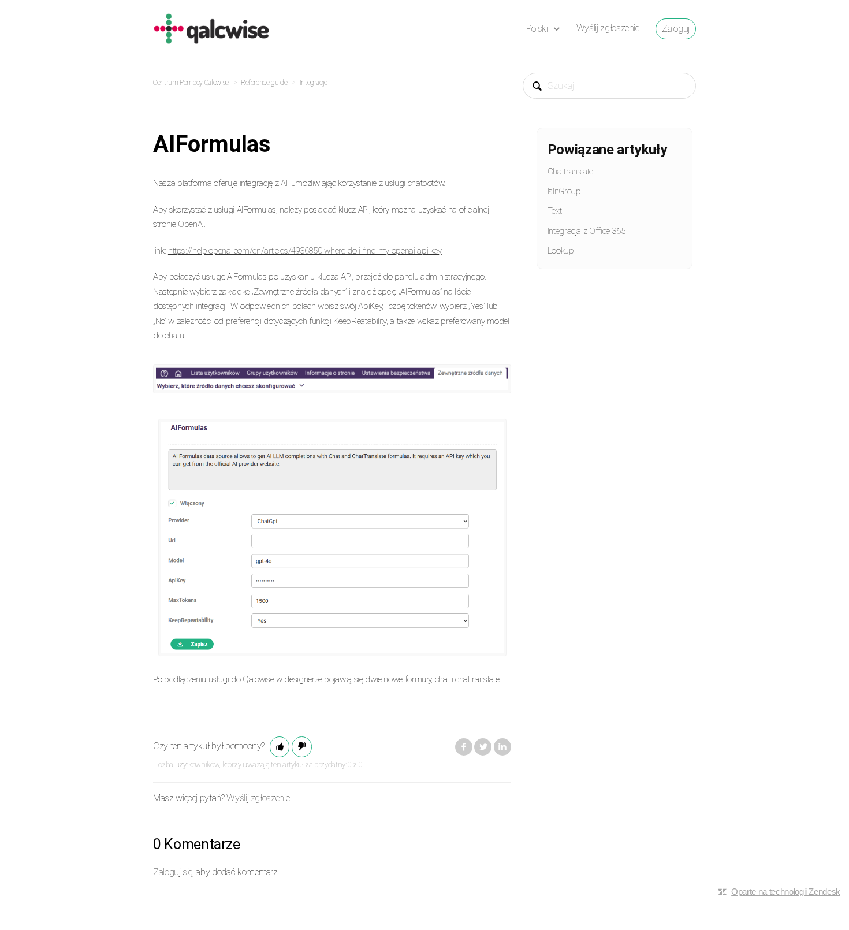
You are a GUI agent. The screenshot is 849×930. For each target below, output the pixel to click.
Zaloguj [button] (676, 28)
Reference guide (264, 83)
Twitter (482, 747)
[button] (280, 746)
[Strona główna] (211, 28)
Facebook (463, 747)
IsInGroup (564, 191)
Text (555, 211)
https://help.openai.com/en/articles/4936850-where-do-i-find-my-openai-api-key (305, 250)
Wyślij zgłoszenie (607, 28)
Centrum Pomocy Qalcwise (191, 83)
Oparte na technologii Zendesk (785, 891)
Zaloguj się (172, 871)
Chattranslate (570, 171)
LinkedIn (502, 747)
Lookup (561, 250)
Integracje (313, 83)
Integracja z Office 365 (586, 231)
